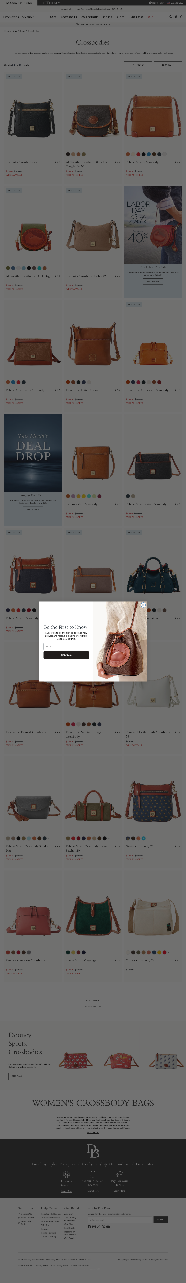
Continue (66, 655)
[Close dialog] (143, 605)
